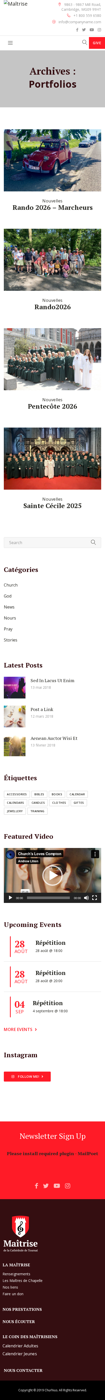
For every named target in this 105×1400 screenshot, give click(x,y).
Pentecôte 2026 (52, 406)
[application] (52, 875)
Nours (10, 618)
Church (11, 585)
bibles (39, 794)
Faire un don (13, 1293)
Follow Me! (28, 1076)
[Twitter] (84, 29)
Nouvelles (52, 201)
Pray (8, 629)
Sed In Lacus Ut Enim (52, 680)
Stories (10, 640)
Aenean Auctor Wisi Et (54, 738)
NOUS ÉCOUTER (19, 1321)
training (37, 811)
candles (38, 803)
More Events (18, 1029)
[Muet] (86, 897)
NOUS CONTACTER (23, 1370)
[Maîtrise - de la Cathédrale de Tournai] (16, 4)
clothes (59, 803)
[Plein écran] (94, 897)
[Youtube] (92, 29)
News (9, 607)
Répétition (50, 942)
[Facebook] (77, 29)
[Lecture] (10, 897)
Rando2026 (52, 306)
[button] (52, 875)
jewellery (15, 811)
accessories (17, 794)
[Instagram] (99, 29)
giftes (79, 803)
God (7, 596)
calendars (15, 803)
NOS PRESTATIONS (22, 1309)
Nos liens (10, 1287)
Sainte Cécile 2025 (52, 505)
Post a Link (42, 709)
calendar (77, 794)
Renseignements (16, 1273)
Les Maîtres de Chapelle (23, 1280)
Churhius (51, 1390)
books (57, 794)
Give (97, 42)
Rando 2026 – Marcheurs (52, 207)
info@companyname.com (80, 21)
